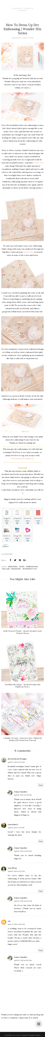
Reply (41, 785)
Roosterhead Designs (17, 759)
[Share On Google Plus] (25, 560)
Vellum (6, 569)
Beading (12, 567)
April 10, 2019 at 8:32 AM (16, 762)
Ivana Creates (15, 1035)
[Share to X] (15, 560)
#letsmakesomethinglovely (22, 458)
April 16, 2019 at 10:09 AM (23, 795)
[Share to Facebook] (10, 560)
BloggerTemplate (35, 1035)
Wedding (16, 569)
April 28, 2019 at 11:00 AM (23, 960)
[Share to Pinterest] (20, 560)
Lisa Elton (12, 868)
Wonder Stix (38, 163)
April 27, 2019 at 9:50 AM (16, 924)
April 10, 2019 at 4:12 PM (16, 828)
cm (9, 921)
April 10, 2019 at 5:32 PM (16, 871)
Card (21, 567)
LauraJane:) (13, 824)
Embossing (32, 567)
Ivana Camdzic (20, 792)
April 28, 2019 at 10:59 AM (23, 901)
